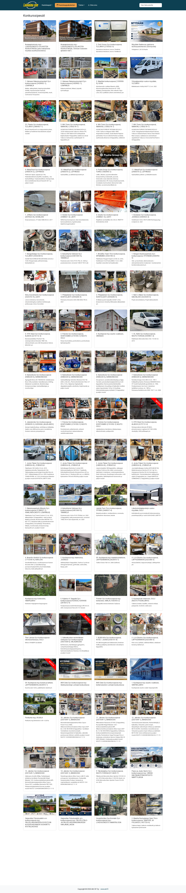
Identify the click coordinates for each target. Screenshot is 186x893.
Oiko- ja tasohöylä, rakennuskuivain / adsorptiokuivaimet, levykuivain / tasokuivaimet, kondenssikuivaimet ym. (146, 263)
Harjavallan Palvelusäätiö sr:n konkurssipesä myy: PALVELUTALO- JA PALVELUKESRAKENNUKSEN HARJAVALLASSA (74, 821)
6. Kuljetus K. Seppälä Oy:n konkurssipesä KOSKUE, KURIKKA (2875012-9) (73, 601)
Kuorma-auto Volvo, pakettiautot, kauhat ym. (38, 688)
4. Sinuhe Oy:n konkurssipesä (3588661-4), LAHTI (107, 216)
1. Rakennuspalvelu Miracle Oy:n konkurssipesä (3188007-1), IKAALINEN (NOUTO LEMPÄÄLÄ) (37, 510)
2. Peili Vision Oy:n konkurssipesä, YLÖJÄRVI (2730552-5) (109, 46)
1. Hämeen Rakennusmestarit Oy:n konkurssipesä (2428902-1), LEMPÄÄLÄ (38, 83)
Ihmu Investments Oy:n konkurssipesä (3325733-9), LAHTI (39, 296)
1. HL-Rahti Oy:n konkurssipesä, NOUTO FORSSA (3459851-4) (143, 335)
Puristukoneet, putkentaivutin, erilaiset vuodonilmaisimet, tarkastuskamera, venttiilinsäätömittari (72, 431)
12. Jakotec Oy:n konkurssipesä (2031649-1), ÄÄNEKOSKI (144, 719)
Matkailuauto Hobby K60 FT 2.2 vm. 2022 (144, 86)
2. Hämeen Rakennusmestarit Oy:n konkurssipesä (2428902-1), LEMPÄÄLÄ (73, 83)
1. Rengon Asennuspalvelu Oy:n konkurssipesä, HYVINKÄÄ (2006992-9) (146, 256)
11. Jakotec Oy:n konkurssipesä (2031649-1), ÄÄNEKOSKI (108, 719)
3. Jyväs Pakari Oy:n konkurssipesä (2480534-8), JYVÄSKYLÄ (109, 464)
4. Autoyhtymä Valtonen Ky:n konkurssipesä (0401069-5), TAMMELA (71, 510)
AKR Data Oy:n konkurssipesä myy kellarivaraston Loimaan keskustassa (110, 684)
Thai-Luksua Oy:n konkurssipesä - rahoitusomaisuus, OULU (37, 639)
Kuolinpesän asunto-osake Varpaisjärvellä (145, 688)
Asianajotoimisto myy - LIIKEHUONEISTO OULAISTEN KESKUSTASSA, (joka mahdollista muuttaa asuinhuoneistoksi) (37, 48)
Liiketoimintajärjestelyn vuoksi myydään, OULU (143, 509)
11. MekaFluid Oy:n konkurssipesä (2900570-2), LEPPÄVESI (144, 171)
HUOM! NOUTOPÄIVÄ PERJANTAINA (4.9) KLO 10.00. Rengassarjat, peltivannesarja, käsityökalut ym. (39, 261)
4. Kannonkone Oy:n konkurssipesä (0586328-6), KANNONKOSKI (38, 376)
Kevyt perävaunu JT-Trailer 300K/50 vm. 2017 (38, 220)
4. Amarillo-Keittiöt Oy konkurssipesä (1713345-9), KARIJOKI (39, 559)
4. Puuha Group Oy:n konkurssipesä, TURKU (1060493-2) (109, 171)
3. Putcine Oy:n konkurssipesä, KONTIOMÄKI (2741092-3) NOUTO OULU (74, 336)
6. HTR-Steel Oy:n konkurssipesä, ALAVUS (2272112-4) (37, 335)
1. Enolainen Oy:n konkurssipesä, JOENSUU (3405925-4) (144, 216)
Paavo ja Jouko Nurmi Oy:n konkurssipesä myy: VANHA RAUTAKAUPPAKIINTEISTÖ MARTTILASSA (142, 774)
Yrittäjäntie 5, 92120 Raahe (140, 49)
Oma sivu (93, 5)
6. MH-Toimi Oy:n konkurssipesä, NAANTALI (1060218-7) (108, 126)
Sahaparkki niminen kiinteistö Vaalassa (108, 603)
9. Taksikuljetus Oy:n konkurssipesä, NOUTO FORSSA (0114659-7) (109, 772)
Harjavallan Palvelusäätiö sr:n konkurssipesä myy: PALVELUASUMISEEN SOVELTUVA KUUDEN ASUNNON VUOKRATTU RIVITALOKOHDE (38, 822)
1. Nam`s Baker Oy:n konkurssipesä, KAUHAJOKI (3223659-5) (145, 296)
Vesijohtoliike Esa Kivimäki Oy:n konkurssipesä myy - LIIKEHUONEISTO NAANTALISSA (108, 820)
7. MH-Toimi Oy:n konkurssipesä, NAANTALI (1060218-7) (144, 126)
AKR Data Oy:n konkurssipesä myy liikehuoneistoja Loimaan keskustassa (75, 684)
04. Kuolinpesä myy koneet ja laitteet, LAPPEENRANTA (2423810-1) (39, 684)
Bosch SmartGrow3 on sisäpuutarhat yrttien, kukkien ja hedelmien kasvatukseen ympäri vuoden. (38, 131)
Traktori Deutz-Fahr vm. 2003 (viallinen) (108, 562)
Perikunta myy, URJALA (34, 718)
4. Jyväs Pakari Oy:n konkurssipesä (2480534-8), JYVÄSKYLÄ (145, 464)
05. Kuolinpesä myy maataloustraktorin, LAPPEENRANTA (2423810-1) (110, 559)
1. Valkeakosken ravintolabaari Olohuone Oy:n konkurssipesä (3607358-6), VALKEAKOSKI (72, 640)
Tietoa (80, 5)
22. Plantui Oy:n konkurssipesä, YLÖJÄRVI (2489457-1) (36, 126)
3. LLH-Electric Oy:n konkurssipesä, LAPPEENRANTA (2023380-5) (145, 639)
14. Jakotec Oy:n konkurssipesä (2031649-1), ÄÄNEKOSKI (72, 772)
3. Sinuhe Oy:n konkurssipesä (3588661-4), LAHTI (72, 216)
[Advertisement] (93, 861)
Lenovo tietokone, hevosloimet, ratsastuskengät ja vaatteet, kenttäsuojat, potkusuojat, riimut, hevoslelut (37, 302)
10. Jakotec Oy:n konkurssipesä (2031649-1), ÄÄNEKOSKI (72, 719)
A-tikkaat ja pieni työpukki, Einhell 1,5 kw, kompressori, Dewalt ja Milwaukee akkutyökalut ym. (110, 302)
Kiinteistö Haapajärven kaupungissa (36, 603)
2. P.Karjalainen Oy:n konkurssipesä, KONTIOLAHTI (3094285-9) (109, 296)
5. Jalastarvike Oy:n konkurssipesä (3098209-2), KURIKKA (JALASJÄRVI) (39, 423)
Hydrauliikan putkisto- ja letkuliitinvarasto (144, 174)
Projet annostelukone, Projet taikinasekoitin (145, 300)
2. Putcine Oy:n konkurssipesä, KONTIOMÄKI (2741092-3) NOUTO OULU (109, 424)
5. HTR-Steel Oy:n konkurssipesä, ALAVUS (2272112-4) (144, 423)
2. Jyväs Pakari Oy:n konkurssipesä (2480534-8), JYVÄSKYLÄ (74, 464)
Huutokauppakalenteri (66, 5)
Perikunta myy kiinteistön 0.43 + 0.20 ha (37, 720)
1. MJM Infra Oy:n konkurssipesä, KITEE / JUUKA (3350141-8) (108, 639)
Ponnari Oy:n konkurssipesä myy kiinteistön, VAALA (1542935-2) (108, 600)
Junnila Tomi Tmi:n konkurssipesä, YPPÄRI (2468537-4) (109, 509)
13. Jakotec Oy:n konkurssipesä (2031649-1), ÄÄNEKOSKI (37, 772)
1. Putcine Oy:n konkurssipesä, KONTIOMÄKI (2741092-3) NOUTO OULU (74, 424)
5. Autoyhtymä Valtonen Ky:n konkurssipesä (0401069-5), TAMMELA (71, 256)
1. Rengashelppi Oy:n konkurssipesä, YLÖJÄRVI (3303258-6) (39, 255)
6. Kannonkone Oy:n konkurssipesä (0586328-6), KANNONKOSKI (109, 376)
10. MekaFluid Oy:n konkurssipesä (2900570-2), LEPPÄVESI (73, 171)
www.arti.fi (104, 889)
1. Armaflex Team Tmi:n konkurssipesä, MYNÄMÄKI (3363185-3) (110, 255)
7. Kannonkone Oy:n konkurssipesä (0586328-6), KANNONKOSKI (145, 376)
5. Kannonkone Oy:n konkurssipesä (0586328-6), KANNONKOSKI (74, 376)
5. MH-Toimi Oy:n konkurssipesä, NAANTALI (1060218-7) (73, 126)
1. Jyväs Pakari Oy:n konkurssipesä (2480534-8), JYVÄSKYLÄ (38, 464)
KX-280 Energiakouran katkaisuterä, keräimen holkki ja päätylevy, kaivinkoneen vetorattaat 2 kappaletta (110, 644)
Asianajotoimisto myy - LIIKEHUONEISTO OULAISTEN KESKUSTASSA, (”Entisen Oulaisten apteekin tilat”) (74, 48)
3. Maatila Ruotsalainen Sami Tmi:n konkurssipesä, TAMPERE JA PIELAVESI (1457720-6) (144, 820)
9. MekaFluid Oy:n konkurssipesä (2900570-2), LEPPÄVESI (37, 171)
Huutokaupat (46, 5)
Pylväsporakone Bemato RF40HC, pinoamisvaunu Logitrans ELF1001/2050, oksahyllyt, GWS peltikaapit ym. (144, 429)
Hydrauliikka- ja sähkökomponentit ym (72, 174)
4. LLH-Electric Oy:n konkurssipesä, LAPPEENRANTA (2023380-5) (145, 559)
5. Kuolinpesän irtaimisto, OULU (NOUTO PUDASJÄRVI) (143, 600)
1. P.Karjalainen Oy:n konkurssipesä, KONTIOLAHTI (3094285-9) (74, 296)
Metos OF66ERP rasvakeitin (33, 642)
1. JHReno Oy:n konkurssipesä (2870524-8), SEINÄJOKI (36, 216)
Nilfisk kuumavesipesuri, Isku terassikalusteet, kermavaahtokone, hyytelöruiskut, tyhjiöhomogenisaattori (75, 222)
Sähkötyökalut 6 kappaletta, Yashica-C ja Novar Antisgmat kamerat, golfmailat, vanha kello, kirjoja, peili (75, 564)
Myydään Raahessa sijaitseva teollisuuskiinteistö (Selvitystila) (144, 46)
